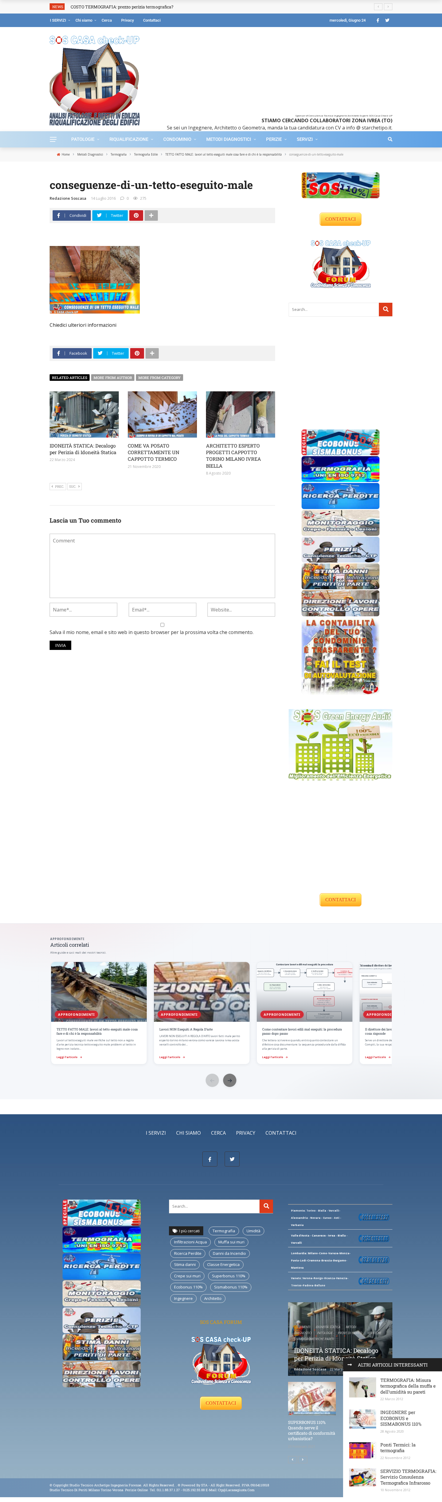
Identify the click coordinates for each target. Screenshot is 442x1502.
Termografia (224, 1230)
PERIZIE (274, 139)
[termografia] (340, 468)
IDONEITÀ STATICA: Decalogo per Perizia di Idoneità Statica (83, 448)
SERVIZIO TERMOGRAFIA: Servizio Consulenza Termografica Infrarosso (408, 1477)
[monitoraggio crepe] (340, 522)
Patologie (82, 139)
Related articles (69, 377)
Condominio (177, 139)
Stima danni (185, 1264)
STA (204, 1485)
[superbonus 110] (340, 184)
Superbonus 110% (228, 1276)
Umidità (253, 1230)
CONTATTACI (340, 219)
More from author (113, 377)
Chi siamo (83, 20)
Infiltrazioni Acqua (190, 1242)
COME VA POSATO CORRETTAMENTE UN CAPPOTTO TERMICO (153, 452)
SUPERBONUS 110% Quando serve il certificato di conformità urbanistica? (311, 1430)
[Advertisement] (275, 72)
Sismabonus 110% (230, 1287)
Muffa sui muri (231, 1242)
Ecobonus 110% (188, 1287)
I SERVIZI (58, 20)
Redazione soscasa (68, 198)
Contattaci (152, 20)
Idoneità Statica (328, 1327)
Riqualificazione (128, 139)
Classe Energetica (223, 1264)
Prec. (59, 486)
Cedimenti (303, 1327)
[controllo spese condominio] (340, 655)
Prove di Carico (350, 1333)
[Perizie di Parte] (340, 549)
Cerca (107, 20)
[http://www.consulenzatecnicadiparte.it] (177, 1485)
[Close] (349, 1364)
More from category (159, 377)
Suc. (72, 486)
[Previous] (292, 1459)
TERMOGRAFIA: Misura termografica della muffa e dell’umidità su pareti (408, 1386)
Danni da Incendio (229, 1253)
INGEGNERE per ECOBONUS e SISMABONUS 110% (401, 1418)
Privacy (127, 20)
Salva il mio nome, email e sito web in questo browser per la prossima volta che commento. (151, 632)
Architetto (213, 1298)
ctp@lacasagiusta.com (236, 1490)
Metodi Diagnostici (228, 139)
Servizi (305, 139)
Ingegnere (183, 1298)
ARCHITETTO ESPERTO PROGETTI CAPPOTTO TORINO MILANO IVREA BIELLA (233, 455)
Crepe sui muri (187, 1276)
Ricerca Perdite (187, 1253)
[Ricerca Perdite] (340, 495)
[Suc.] (302, 1459)
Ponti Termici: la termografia (398, 1448)
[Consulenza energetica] (340, 744)
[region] (221, 1013)
